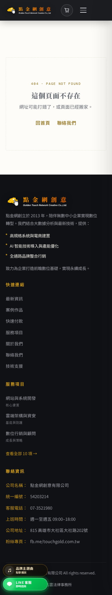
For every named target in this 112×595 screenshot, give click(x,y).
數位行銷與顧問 (21, 436)
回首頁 (43, 122)
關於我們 (14, 343)
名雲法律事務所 (59, 584)
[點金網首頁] (29, 10)
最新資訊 (14, 298)
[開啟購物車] (67, 10)
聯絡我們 (66, 122)
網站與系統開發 (21, 401)
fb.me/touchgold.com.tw (55, 541)
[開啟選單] (83, 10)
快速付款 (14, 321)
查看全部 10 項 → (21, 453)
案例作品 (14, 310)
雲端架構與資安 (21, 418)
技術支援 (14, 366)
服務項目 (14, 332)
